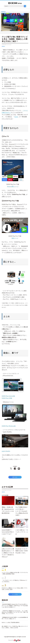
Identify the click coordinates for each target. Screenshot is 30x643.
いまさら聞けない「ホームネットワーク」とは (22, 532)
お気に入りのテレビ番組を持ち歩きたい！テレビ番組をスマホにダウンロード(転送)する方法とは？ (8, 552)
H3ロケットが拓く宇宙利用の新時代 (10, 622)
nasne (16, 116)
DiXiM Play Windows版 (9, 426)
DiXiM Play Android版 (8, 396)
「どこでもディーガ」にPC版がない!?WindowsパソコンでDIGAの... (14, 581)
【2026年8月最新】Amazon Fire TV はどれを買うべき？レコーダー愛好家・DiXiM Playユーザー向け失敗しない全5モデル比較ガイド (15, 606)
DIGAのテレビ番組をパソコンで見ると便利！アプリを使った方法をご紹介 (14, 588)
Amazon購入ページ (12, 186)
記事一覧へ (15, 477)
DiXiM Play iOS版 (7, 398)
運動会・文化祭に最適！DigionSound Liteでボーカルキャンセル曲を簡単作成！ (8, 510)
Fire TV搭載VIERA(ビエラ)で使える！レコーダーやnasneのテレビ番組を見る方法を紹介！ (22, 511)
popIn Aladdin (6, 451)
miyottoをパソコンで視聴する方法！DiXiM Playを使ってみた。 (22, 550)
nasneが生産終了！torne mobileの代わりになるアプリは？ (8, 532)
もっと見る (15, 594)
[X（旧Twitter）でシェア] (11, 469)
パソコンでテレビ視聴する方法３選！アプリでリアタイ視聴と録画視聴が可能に (15, 573)
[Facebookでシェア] (15, 469)
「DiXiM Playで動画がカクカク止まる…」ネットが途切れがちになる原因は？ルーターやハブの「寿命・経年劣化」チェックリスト (15, 612)
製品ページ (15, 238)
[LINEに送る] (19, 469)
